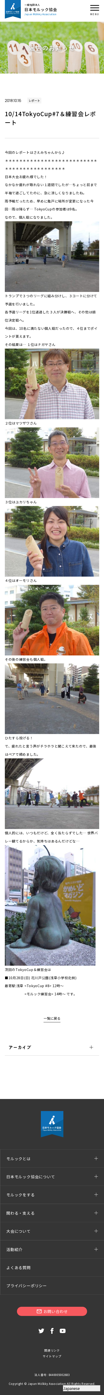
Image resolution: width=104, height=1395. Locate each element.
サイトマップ (52, 1356)
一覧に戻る (52, 1018)
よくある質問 (18, 1267)
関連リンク (52, 1350)
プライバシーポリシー (26, 1285)
